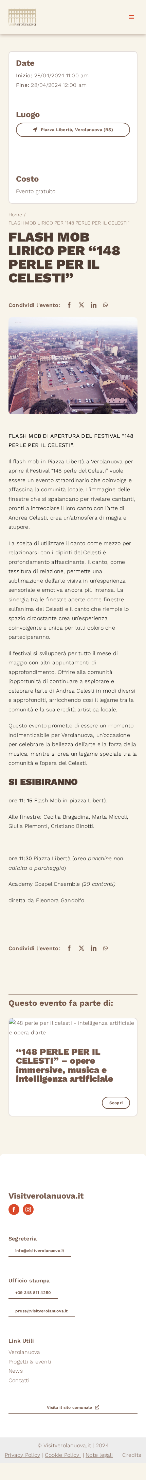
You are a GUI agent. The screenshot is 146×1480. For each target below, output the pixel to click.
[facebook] (13, 1209)
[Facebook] (69, 305)
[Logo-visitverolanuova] (22, 11)
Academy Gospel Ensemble (44, 884)
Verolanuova (107, 461)
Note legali (99, 1455)
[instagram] (28, 1209)
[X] (81, 305)
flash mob (26, 461)
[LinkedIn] (94, 305)
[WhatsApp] (105, 305)
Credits (131, 1455)
